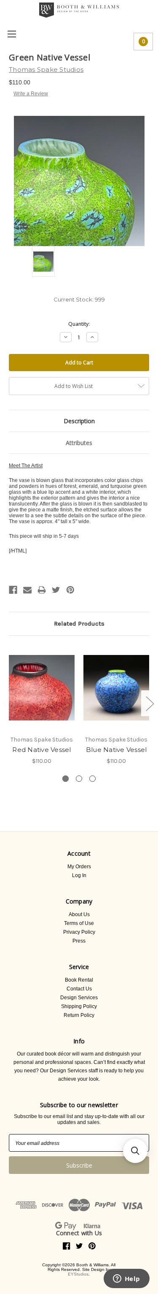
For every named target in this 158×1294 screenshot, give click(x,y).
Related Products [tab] (79, 623)
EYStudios (78, 1274)
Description (79, 421)
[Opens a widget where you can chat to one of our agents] (126, 1279)
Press (79, 941)
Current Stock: (79, 299)
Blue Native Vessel (116, 750)
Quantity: (79, 323)
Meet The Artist (26, 466)
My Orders (79, 867)
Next (149, 703)
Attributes (79, 443)
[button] (135, 1151)
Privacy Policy (79, 932)
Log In (79, 875)
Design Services (79, 998)
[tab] (65, 778)
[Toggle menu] (11, 33)
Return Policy (79, 1015)
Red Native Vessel (41, 750)
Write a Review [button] (30, 94)
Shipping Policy (79, 1006)
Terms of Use (79, 923)
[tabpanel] (42, 704)
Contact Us (79, 989)
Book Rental (79, 980)
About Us (79, 914)
